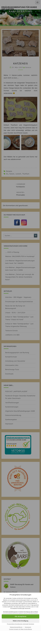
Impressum (28, 627)
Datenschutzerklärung (16, 627)
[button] (20, 616)
